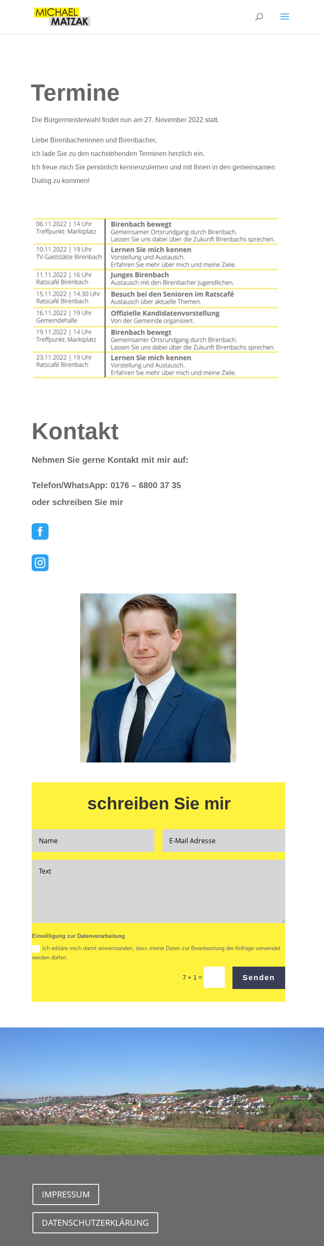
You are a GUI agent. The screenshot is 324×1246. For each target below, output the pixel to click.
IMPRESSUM (66, 1194)
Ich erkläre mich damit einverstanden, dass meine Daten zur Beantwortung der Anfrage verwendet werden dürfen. (156, 953)
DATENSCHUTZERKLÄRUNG (95, 1222)
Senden (259, 977)
